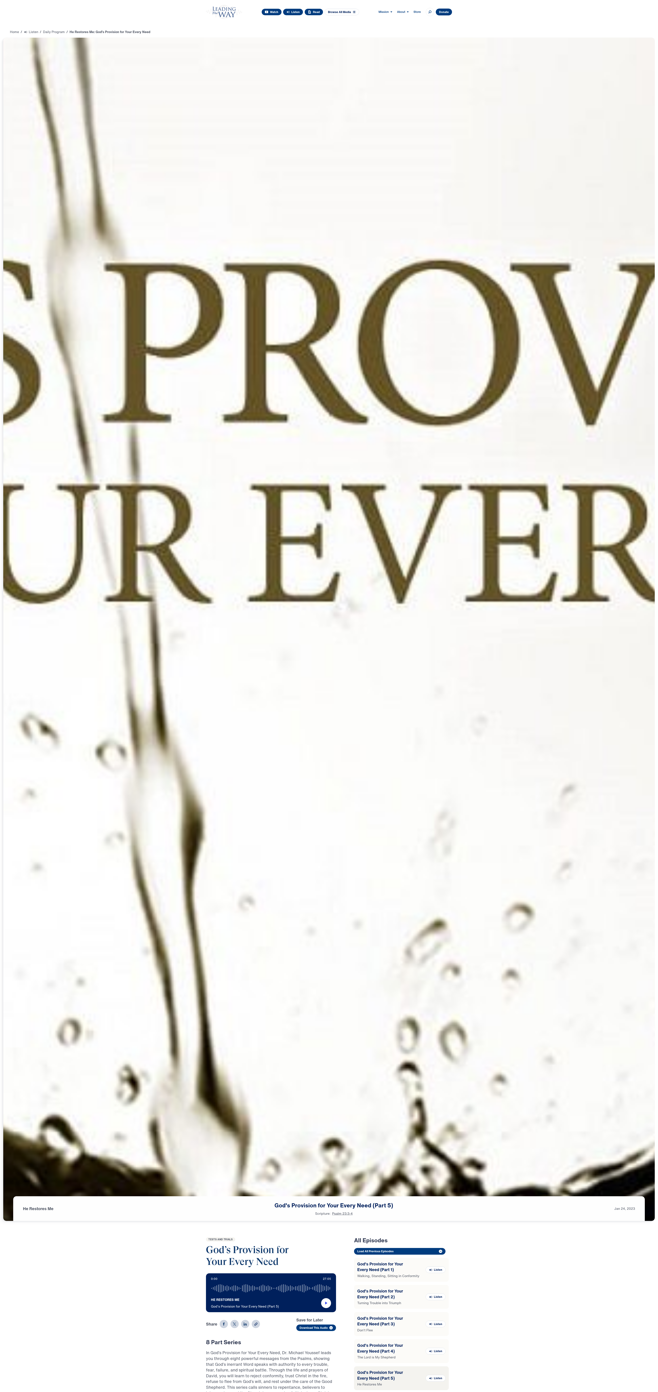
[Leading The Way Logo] (224, 12)
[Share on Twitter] (234, 1324)
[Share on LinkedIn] (245, 1324)
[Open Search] (430, 12)
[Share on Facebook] (224, 1324)
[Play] (326, 1303)
